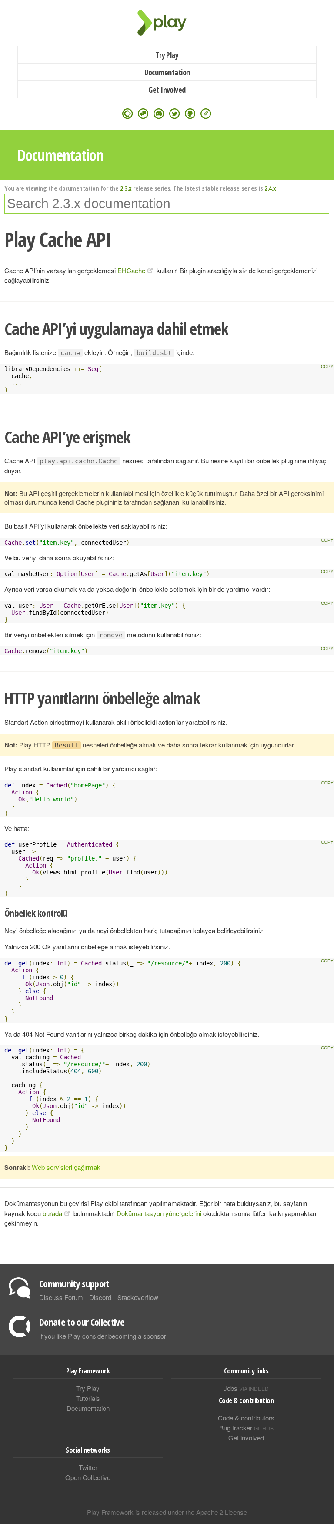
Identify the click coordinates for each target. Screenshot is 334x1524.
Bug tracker (246, 1427)
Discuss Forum (61, 1297)
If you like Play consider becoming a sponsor (102, 1335)
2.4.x (270, 188)
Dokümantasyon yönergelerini (159, 1213)
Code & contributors (246, 1417)
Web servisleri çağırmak (66, 1167)
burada (52, 1213)
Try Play (167, 55)
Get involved (246, 1437)
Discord (100, 1297)
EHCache (131, 270)
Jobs (246, 1388)
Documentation (167, 72)
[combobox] (166, 204)
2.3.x (126, 188)
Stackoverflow (137, 1297)
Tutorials (88, 1398)
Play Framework (167, 23)
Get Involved (167, 89)
